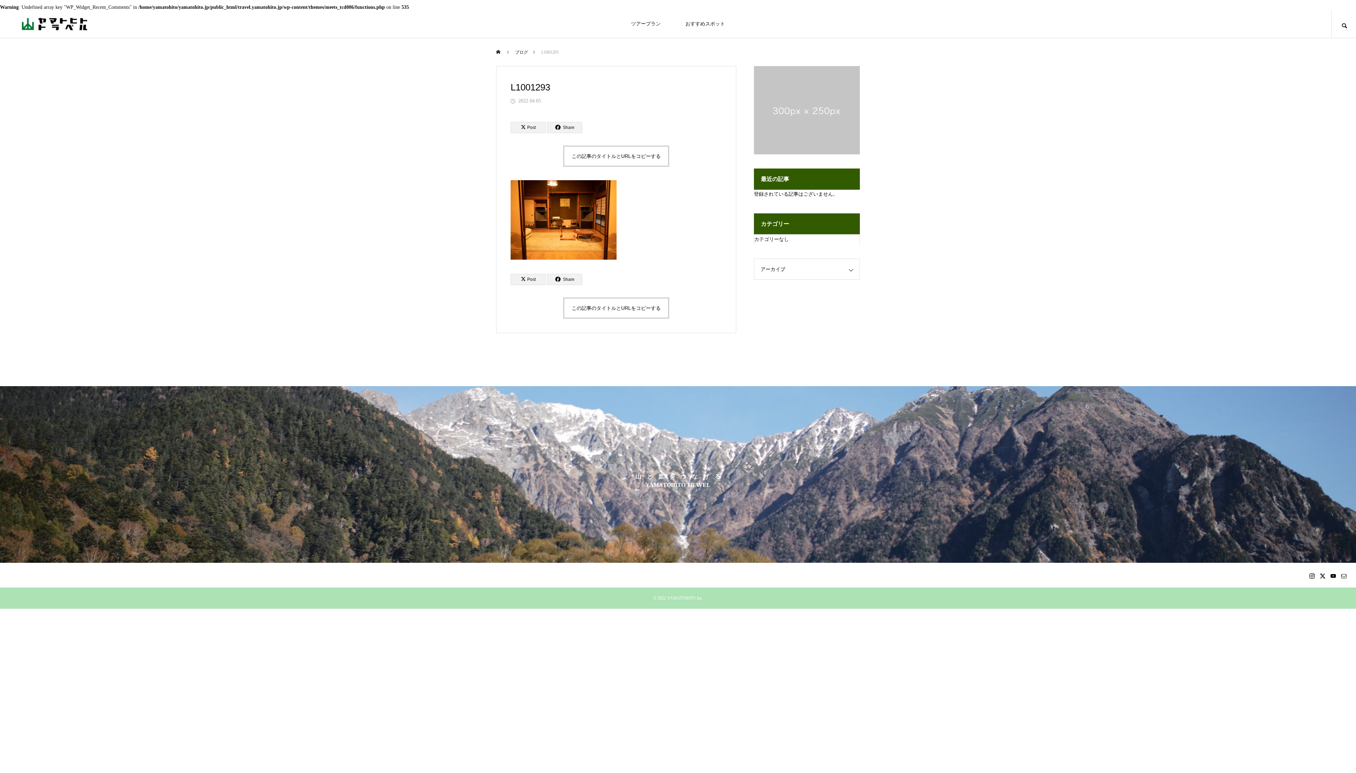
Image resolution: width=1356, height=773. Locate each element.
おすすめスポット (705, 23)
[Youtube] (1333, 575)
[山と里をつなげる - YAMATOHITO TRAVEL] (55, 24)
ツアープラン (646, 23)
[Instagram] (1311, 575)
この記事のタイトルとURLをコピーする (616, 156)
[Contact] (1343, 575)
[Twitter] (1322, 575)
